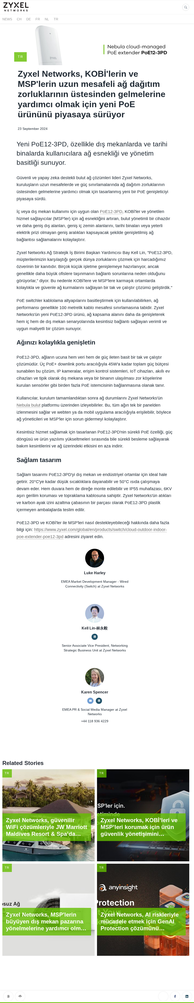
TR (56, 19)
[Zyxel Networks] (18, 11)
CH (19, 19)
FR (37, 19)
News (7, 19)
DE (28, 19)
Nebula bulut (28, 405)
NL (47, 19)
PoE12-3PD (111, 211)
